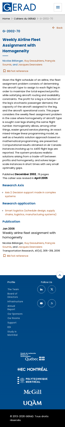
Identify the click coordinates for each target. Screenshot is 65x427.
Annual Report (11, 307)
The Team (13, 289)
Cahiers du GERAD (25, 18)
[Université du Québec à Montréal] (33, 403)
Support (12, 322)
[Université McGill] (33, 392)
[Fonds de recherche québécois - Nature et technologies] (33, 357)
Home (6, 18)
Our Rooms (14, 318)
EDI (9, 327)
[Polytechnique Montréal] (32, 380)
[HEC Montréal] (32, 369)
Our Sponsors (15, 313)
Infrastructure (15, 301)
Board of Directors (13, 295)
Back (59, 27)
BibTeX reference (17, 71)
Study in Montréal (13, 333)
